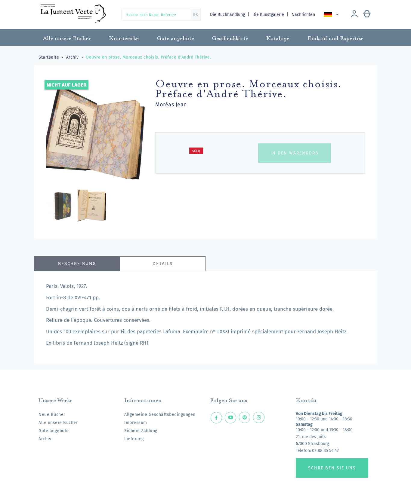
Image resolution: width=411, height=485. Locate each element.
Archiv (45, 438)
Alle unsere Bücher (58, 422)
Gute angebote (54, 430)
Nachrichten (303, 14)
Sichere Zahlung (140, 430)
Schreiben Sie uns (332, 468)
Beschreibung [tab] (77, 263)
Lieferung (134, 438)
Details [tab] (163, 263)
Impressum (135, 422)
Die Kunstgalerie (268, 14)
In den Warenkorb (294, 153)
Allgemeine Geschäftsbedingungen (160, 414)
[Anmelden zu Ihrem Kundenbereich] (354, 14)
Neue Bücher (52, 414)
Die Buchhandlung (228, 14)
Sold (196, 151)
